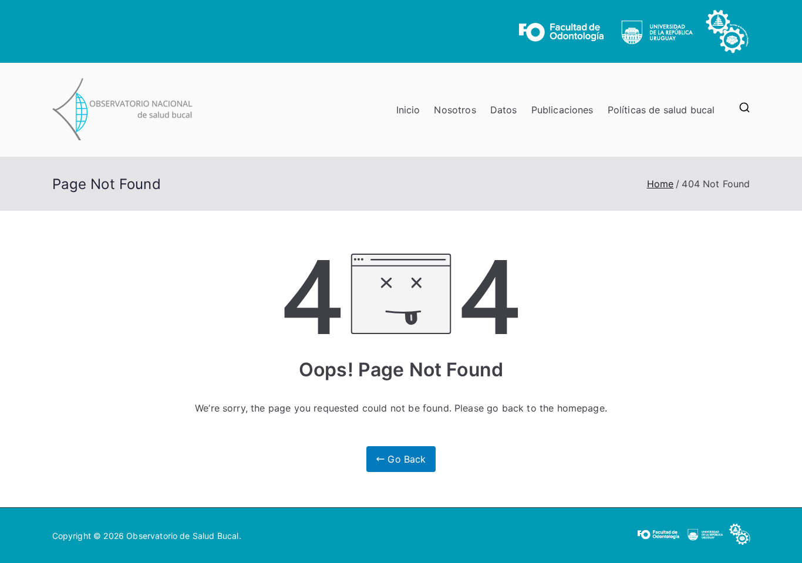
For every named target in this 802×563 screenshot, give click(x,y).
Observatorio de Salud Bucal (182, 536)
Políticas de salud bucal (661, 110)
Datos (503, 110)
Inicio (408, 110)
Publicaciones (562, 110)
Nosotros (455, 110)
